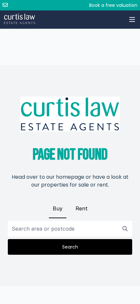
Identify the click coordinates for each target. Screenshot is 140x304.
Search (70, 247)
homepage (70, 177)
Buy (58, 208)
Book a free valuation (113, 5)
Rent (82, 208)
